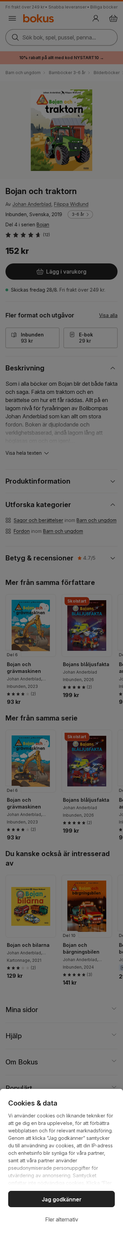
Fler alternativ (61, 1219)
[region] (61, 1161)
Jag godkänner (62, 1199)
